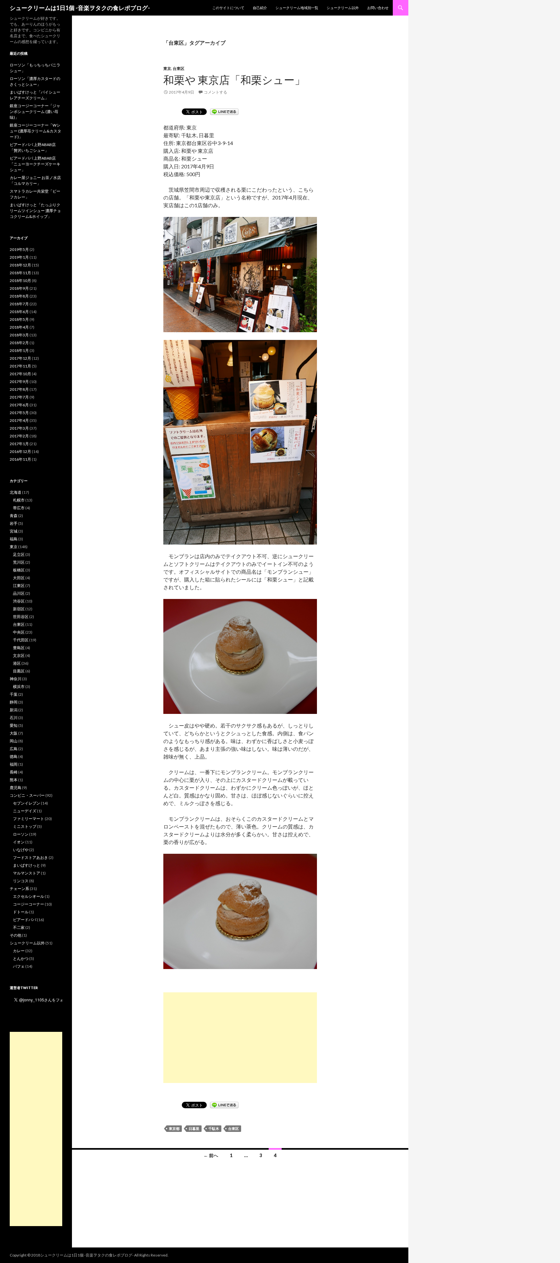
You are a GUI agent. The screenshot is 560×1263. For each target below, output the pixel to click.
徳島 (14, 756)
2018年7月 (19, 303)
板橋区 (19, 570)
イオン (19, 842)
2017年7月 (19, 397)
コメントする (215, 92)
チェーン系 (19, 888)
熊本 (14, 779)
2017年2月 (19, 436)
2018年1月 (19, 350)
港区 (17, 663)
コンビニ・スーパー (27, 795)
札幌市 (19, 500)
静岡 (14, 702)
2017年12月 (20, 358)
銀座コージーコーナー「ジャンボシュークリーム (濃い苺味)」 (35, 111)
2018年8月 (19, 296)
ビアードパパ (24, 919)
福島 (14, 538)
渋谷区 (19, 601)
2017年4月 (19, 420)
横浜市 (19, 686)
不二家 (19, 927)
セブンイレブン (26, 803)
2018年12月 (20, 265)
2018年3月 (19, 335)
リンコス (21, 880)
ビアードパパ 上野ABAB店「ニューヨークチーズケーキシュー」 (35, 164)
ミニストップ (24, 826)
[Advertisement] (240, 1037)
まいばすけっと (26, 865)
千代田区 (21, 639)
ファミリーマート (28, 818)
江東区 (19, 585)
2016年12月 (20, 451)
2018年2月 (19, 342)
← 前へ (211, 1155)
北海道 (15, 492)
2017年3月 (19, 428)
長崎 (14, 772)
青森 (14, 515)
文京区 (19, 655)
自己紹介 (260, 8)
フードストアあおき (30, 857)
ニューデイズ (24, 810)
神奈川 (15, 678)
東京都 (174, 1128)
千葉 (14, 694)
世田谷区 (21, 616)
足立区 (19, 554)
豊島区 (19, 647)
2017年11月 (20, 366)
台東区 (178, 68)
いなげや (21, 849)
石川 (14, 717)
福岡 (14, 764)
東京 (167, 68)
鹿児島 (15, 787)
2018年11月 (20, 272)
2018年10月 (20, 280)
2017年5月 (19, 412)
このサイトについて (228, 8)
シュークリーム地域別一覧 (296, 8)
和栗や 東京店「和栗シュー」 (234, 79)
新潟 (14, 709)
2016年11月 (20, 459)
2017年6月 (19, 404)
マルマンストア (26, 873)
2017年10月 (20, 373)
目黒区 (19, 671)
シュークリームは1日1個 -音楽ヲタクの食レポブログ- (80, 7)
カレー (19, 950)
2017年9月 (19, 381)
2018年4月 (19, 327)
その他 (15, 935)
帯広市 (19, 507)
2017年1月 (19, 443)
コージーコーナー (28, 904)
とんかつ (21, 958)
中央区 (19, 632)
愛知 (14, 725)
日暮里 (194, 1128)
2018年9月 (19, 288)
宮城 (14, 531)
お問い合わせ (378, 8)
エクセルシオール (28, 896)
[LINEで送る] (224, 111)
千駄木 (213, 1128)
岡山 (14, 741)
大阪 (14, 733)
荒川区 (19, 562)
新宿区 (19, 608)
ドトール (21, 911)
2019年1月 (19, 257)
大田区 (19, 577)
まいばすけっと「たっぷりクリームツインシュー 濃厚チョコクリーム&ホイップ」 (35, 210)
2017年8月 (19, 389)
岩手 (14, 523)
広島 (14, 748)
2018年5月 (19, 319)
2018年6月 (19, 311)
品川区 (19, 593)
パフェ (19, 966)
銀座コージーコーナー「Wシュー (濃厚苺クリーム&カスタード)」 (35, 131)
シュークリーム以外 (343, 8)
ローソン (21, 834)
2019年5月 (19, 249)
